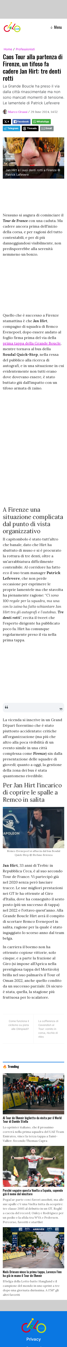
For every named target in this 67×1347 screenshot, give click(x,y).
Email (49, 128)
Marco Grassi (17, 112)
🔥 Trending (11, 1066)
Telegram (12, 128)
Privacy (33, 1339)
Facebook (23, 121)
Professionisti (25, 49)
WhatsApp (43, 121)
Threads (32, 128)
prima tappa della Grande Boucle (32, 343)
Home (8, 49)
